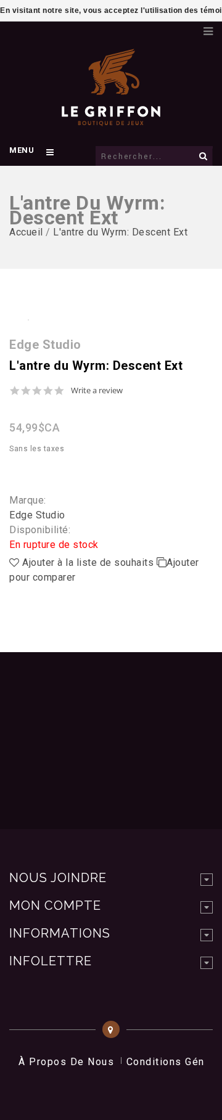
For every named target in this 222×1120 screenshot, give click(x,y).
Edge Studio (37, 515)
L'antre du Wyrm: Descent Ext (120, 232)
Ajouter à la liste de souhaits (88, 562)
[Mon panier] (188, 28)
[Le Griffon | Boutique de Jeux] (111, 119)
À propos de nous (66, 1062)
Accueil (26, 232)
